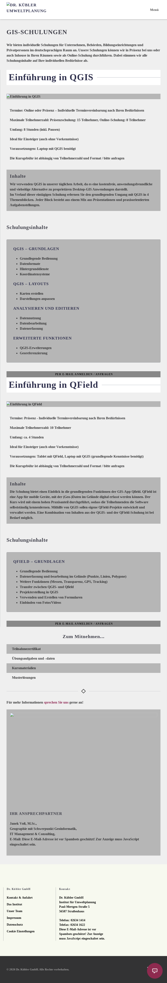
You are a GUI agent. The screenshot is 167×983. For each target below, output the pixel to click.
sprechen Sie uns (56, 702)
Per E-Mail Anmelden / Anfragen (84, 374)
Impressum (14, 917)
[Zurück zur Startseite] (28, 10)
